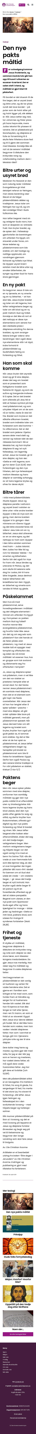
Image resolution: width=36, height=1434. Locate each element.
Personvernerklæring (18, 1418)
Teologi (5, 42)
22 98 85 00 (19, 1382)
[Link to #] (28, 5)
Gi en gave (18, 1414)
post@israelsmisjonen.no (21, 1386)
